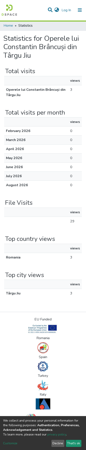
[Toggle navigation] (80, 10)
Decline (57, 443)
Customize (10, 443)
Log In (67, 10)
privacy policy (56, 434)
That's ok (73, 443)
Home (8, 25)
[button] (57, 10)
